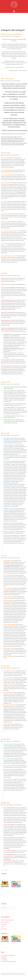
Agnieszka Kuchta (17, 36)
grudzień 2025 (5, 739)
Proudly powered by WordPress (7, 973)
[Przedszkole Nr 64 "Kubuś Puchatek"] (14, 5)
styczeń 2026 (5, 666)
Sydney (18, 973)
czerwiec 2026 (5, 153)
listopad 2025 (5, 803)
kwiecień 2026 (5, 382)
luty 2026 (4, 555)
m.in (17, 342)
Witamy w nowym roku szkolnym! (11, 34)
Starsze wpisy (4, 870)
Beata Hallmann (17, 80)
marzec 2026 (5, 433)
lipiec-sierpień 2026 (7, 78)
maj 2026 (4, 273)
